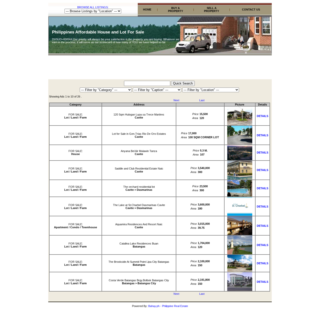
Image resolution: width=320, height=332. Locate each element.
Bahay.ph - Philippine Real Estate (168, 306)
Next (176, 100)
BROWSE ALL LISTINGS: (92, 7)
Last (201, 100)
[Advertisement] (160, 68)
